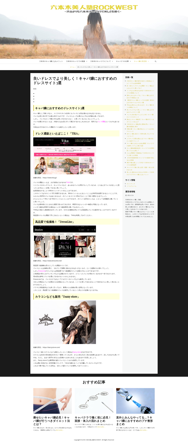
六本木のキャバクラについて (100, 61)
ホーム (72, 67)
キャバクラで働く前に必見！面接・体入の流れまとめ (93, 418)
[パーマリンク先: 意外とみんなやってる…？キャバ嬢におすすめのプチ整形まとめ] (135, 401)
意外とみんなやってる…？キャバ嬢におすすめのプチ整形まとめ (134, 420)
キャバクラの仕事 (122, 61)
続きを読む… (60, 430)
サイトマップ (131, 184)
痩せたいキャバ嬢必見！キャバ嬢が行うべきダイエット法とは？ (51, 420)
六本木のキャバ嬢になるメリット (51, 61)
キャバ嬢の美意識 (140, 61)
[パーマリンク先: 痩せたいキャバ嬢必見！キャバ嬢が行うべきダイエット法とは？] (52, 401)
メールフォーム (131, 186)
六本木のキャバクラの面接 (75, 61)
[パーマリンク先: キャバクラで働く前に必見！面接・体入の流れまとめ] (94, 401)
